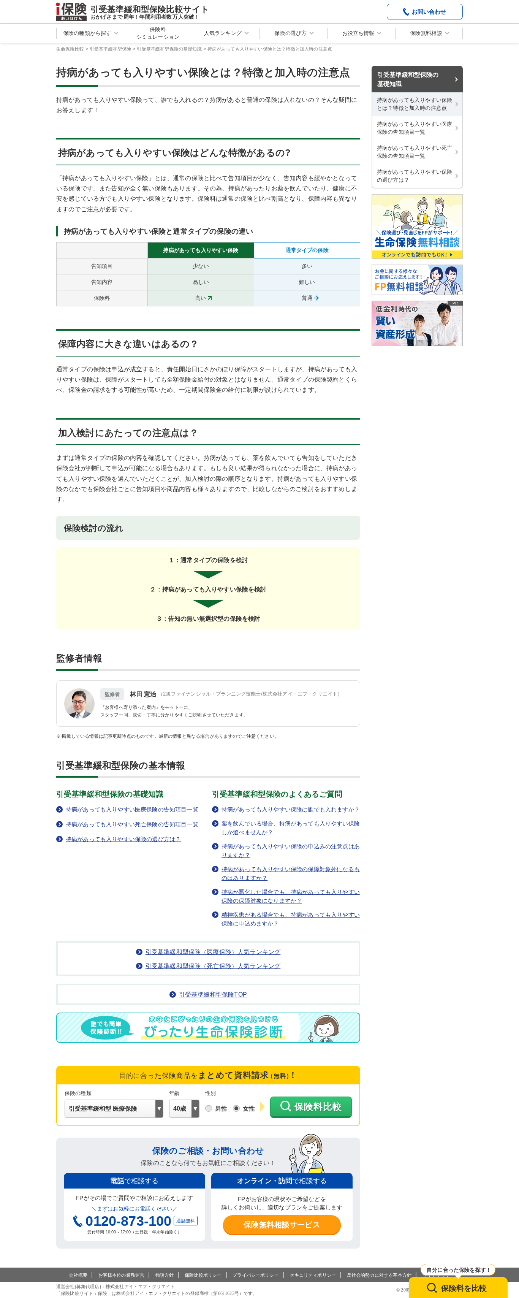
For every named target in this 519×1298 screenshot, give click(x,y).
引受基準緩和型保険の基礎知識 (408, 79)
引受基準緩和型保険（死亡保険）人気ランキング (213, 966)
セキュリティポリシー (313, 1275)
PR (455, 303)
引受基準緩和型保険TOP (213, 994)
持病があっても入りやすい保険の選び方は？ (414, 176)
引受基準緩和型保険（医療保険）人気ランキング (213, 952)
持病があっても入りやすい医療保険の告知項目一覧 (414, 128)
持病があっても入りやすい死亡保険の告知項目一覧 (414, 152)
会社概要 (78, 1275)
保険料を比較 (464, 1288)
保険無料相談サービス (282, 1224)
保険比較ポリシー (203, 1275)
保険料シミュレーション (157, 33)
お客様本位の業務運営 (121, 1275)
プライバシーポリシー (256, 1275)
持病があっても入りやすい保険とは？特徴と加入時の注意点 (414, 104)
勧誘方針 (164, 1275)
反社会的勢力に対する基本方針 (379, 1275)
